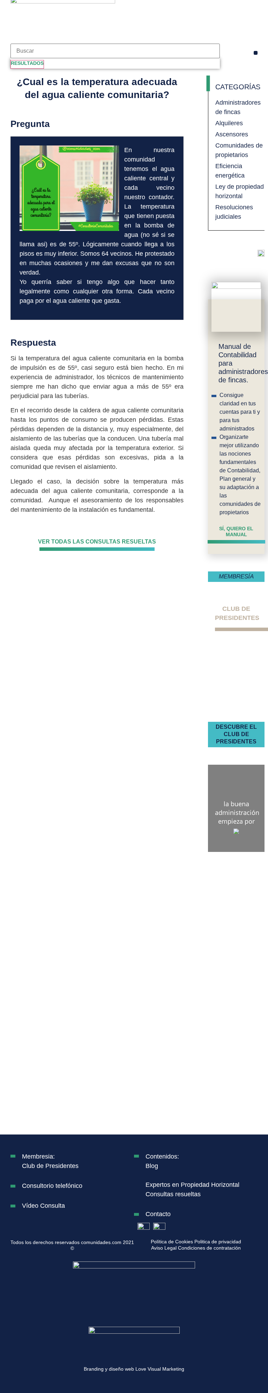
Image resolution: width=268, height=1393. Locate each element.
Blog (152, 1165)
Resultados (27, 63)
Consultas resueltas (173, 1194)
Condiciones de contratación (209, 1248)
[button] (256, 53)
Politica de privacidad (217, 1241)
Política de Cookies (172, 1241)
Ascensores (231, 134)
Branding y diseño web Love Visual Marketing (134, 1369)
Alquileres (229, 123)
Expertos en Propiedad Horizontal (192, 1184)
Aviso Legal (164, 1248)
